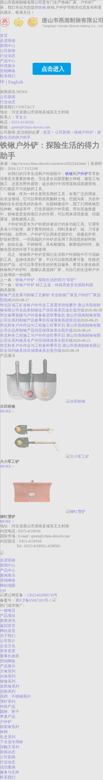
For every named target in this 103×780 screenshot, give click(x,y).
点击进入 (52, 69)
